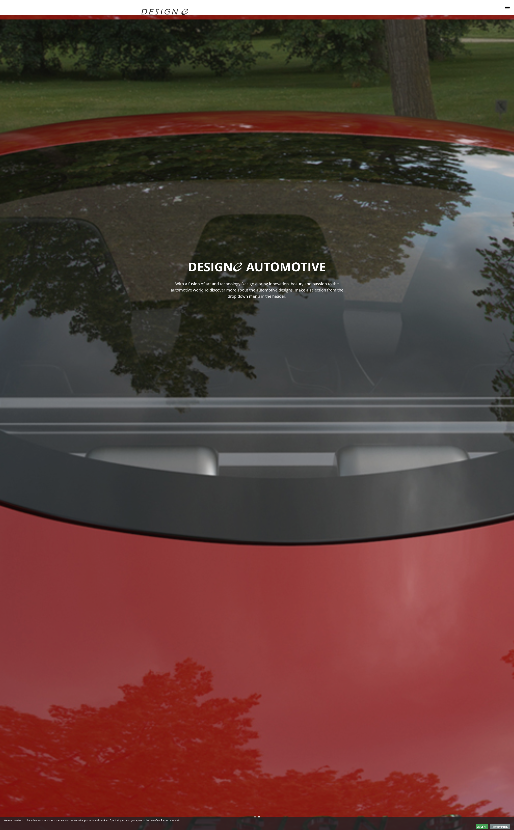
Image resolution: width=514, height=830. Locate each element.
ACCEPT (481, 826)
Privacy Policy (500, 826)
